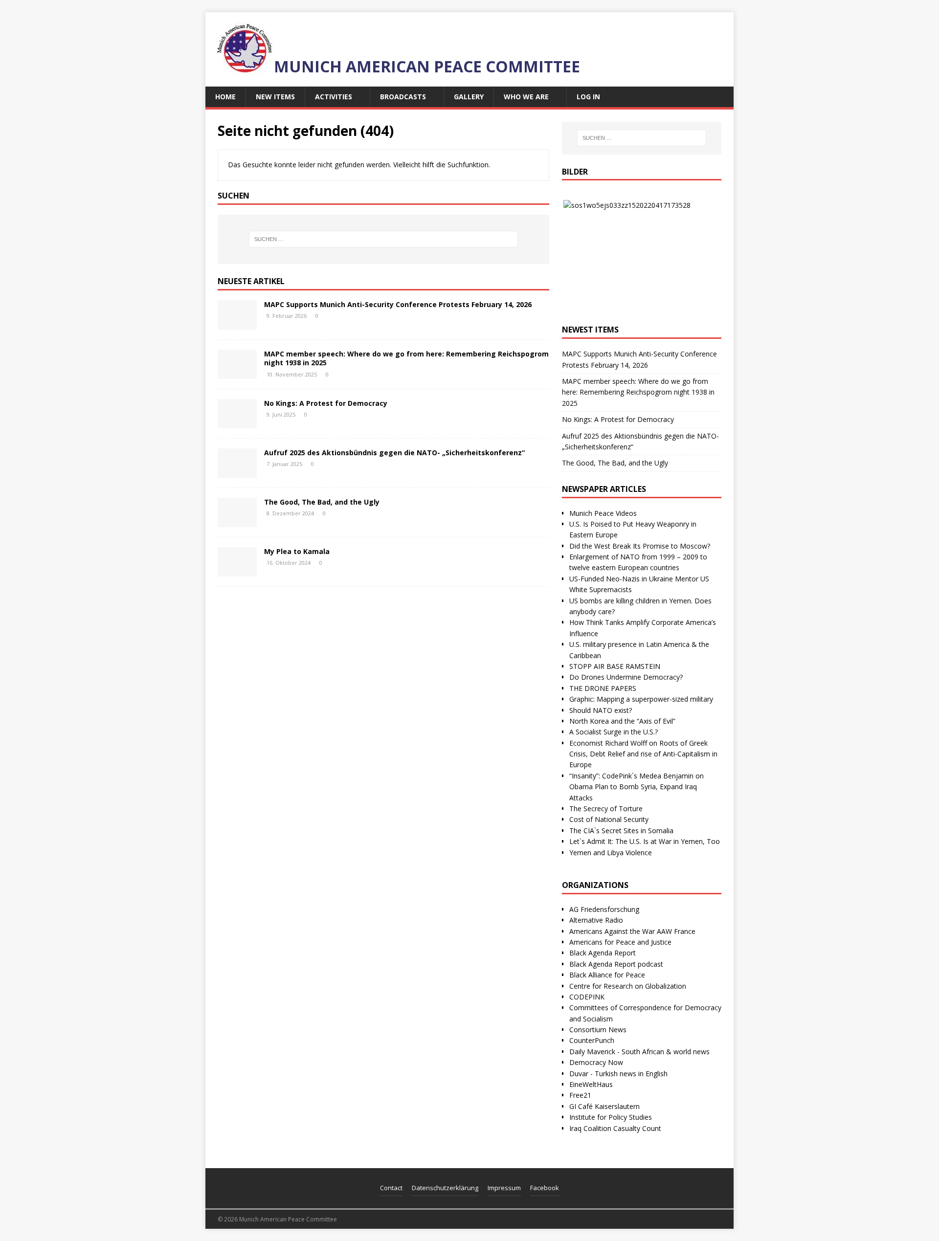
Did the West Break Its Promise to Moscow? (639, 546)
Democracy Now (596, 1062)
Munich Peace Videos (603, 513)
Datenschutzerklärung (445, 1187)
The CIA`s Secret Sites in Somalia (621, 830)
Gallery (469, 96)
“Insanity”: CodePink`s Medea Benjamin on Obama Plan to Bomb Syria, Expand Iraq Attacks (636, 786)
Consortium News (597, 1029)
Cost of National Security (608, 819)
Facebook (544, 1187)
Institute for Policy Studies (610, 1117)
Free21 (580, 1095)
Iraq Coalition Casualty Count (615, 1128)
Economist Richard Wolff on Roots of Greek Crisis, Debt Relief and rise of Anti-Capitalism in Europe (643, 754)
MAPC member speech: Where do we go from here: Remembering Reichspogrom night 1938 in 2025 (406, 358)
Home (225, 96)
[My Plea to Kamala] (237, 571)
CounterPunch (591, 1040)
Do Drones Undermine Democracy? (626, 677)
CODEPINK (586, 996)
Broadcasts (403, 96)
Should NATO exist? (600, 710)
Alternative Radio (596, 920)
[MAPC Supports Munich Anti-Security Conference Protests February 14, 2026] (237, 324)
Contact (391, 1187)
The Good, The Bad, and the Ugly (322, 502)
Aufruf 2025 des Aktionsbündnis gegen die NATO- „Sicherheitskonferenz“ (394, 452)
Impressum (504, 1187)
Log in (588, 96)
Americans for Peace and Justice (620, 942)
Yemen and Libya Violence (610, 852)
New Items (275, 96)
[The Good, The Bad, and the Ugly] (237, 521)
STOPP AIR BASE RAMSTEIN (614, 666)
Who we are (526, 96)
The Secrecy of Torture (606, 808)
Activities (333, 96)
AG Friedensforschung (604, 909)
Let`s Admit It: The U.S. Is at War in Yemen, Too (644, 841)
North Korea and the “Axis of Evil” (622, 721)
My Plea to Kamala (297, 551)
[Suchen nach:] (383, 239)
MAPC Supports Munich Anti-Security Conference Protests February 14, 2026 (398, 304)
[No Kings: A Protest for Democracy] (237, 422)
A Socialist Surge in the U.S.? (613, 731)
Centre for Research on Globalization (627, 986)
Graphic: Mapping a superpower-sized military (641, 699)
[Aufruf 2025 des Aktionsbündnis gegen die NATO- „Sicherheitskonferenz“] (237, 472)
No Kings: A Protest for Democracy (325, 403)
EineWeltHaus (591, 1084)
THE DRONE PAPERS (602, 688)
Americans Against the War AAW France (632, 931)
